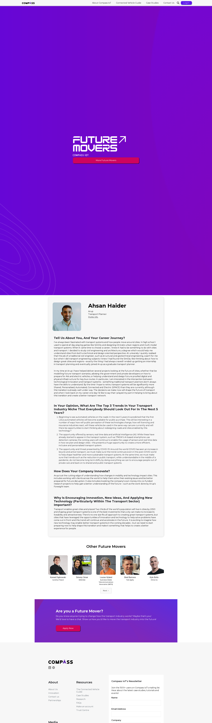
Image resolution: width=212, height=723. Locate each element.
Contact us (53, 697)
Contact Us (168, 3)
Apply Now (68, 628)
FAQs (78, 703)
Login (186, 3)
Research (81, 699)
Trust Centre (82, 710)
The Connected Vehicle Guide (87, 690)
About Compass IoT (101, 3)
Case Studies (152, 3)
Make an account (84, 706)
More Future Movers (106, 160)
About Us (53, 689)
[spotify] (54, 668)
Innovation (53, 693)
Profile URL (93, 317)
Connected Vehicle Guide (128, 3)
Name (114, 698)
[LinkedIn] (50, 668)
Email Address (118, 709)
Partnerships (54, 700)
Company (116, 720)
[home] (28, 3)
